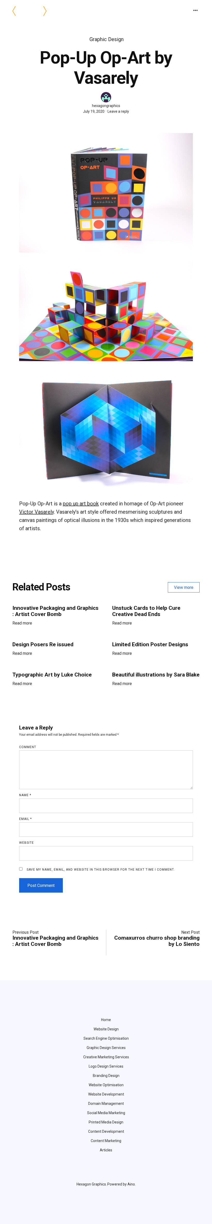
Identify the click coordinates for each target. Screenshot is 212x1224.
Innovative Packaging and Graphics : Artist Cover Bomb (55, 611)
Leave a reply (118, 111)
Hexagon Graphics (91, 1184)
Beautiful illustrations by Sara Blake (156, 675)
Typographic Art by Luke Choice (52, 675)
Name (25, 795)
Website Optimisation (106, 1085)
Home (106, 1020)
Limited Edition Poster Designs (150, 644)
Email (25, 819)
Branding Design (106, 1076)
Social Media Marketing (106, 1113)
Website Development (106, 1094)
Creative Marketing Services (106, 1057)
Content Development (106, 1131)
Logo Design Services (106, 1066)
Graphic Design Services (106, 1048)
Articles (106, 1150)
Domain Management (106, 1103)
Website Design (106, 1029)
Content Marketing (106, 1141)
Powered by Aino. (121, 1184)
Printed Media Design (106, 1122)
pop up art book (81, 503)
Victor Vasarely (36, 512)
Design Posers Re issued (42, 644)
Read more (22, 624)
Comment (27, 747)
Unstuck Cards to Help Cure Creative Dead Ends (146, 611)
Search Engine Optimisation (106, 1038)
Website (26, 843)
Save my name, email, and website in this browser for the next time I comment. (101, 869)
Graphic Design (106, 39)
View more (183, 587)
